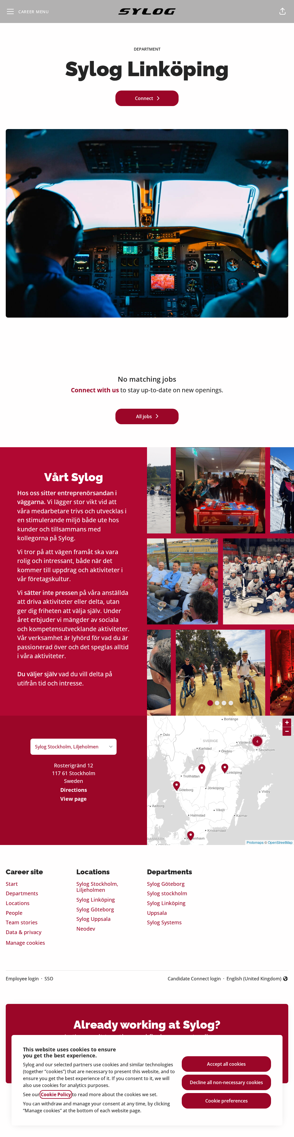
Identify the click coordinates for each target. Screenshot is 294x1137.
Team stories (22, 922)
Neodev (85, 928)
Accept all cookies (226, 1064)
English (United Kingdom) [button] (254, 978)
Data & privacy (23, 932)
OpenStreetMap (280, 842)
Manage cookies (25, 942)
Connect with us (95, 390)
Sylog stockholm (167, 893)
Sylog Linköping (95, 899)
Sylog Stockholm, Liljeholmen (97, 887)
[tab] (210, 703)
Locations (18, 903)
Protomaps (255, 842)
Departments (22, 893)
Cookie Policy (56, 1094)
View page (73, 798)
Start (12, 883)
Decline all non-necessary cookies (226, 1082)
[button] (282, 11)
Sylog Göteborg (95, 909)
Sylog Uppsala (93, 918)
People (14, 912)
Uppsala (157, 912)
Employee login (22, 978)
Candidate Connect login (194, 978)
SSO (49, 978)
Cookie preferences (226, 1101)
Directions (73, 789)
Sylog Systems (164, 922)
